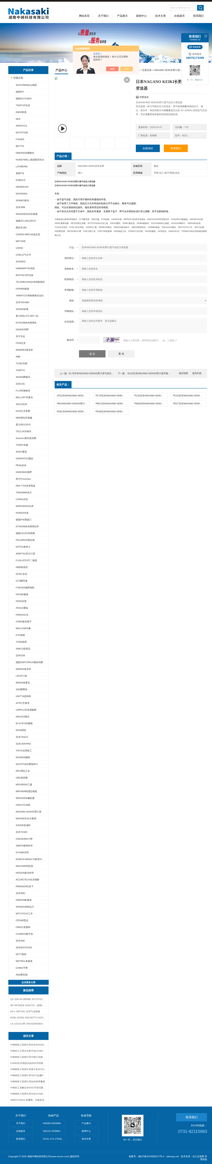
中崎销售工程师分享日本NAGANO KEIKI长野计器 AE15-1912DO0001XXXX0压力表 (28, 1044)
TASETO (20, 370)
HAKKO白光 (22, 614)
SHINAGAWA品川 (25, 906)
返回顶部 (183, 373)
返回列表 (197, 373)
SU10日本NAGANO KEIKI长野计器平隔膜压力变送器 (154, 373)
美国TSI (20, 173)
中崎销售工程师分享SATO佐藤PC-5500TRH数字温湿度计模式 (28, 1075)
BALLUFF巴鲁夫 (24, 397)
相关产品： (63, 384)
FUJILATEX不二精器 (26, 560)
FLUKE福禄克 (23, 390)
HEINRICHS (22, 187)
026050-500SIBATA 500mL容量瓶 (54, 1123)
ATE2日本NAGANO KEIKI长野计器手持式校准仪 (73, 395)
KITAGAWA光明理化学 (27, 526)
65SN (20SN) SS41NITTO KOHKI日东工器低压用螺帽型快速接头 (28, 1017)
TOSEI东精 (21, 363)
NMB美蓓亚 (22, 567)
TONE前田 (21, 642)
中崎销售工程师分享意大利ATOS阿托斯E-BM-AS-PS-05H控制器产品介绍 (28, 1069)
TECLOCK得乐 (23, 431)
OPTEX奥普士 (23, 546)
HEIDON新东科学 (25, 872)
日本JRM (20, 207)
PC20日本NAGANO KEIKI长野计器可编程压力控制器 (189, 395)
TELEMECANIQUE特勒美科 (30, 282)
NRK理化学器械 (24, 417)
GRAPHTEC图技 (24, 458)
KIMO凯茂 (21, 112)
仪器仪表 (18, 77)
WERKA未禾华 (23, 669)
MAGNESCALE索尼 (26, 818)
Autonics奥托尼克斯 (26, 438)
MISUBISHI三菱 (24, 784)
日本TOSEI (21, 832)
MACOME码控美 (24, 866)
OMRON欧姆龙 (24, 900)
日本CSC (20, 383)
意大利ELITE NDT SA (27, 316)
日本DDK (20, 655)
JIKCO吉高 (21, 404)
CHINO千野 (22, 968)
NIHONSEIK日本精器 (27, 214)
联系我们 (198, 15)
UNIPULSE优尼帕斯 (26, 709)
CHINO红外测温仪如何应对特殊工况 (28, 1063)
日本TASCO (22, 737)
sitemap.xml (172, 1156)
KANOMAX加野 (24, 472)
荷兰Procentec (23, 479)
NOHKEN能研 (23, 757)
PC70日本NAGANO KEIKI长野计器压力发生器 (112, 395)
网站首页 (84, 15)
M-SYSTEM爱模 (24, 723)
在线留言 (179, 15)
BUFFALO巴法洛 (24, 275)
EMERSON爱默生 (25, 153)
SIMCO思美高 (23, 648)
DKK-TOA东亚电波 (25, 485)
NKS (18, 119)
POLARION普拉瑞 (25, 540)
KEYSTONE (22, 132)
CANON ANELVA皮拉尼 (28, 234)
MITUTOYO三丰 (24, 913)
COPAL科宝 (22, 499)
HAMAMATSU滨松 (25, 268)
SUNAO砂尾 (22, 309)
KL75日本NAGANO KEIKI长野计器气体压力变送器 (95, 373)
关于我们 (103, 15)
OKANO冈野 (22, 329)
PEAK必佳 (21, 465)
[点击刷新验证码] (111, 340)
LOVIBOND (22, 166)
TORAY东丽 (22, 445)
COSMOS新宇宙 (24, 934)
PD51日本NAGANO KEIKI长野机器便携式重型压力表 (73, 411)
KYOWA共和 (22, 852)
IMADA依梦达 (23, 682)
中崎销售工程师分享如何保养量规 (27, 1081)
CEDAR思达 (22, 920)
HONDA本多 (22, 513)
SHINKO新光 (22, 200)
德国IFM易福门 (23, 519)
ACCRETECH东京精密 (27, 879)
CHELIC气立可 (23, 254)
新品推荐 (28, 990)
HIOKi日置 (21, 601)
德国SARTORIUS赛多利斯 (29, 662)
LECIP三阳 (21, 676)
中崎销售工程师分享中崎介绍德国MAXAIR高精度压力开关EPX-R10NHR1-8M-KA (28, 1057)
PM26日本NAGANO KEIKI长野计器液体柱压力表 (150, 403)
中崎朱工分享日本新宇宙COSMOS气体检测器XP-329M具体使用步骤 (28, 1051)
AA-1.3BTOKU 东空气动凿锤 (25, 1011)
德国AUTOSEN (23, 98)
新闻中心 (141, 15)
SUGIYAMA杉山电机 (26, 85)
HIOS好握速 (22, 594)
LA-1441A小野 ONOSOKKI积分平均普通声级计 (28, 1023)
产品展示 (122, 15)
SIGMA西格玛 (23, 377)
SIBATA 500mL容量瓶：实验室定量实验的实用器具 (28, 1100)
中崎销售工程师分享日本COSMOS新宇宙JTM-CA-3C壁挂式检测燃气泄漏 (28, 1093)
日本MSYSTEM (24, 947)
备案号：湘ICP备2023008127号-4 (146, 1156)
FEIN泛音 (21, 343)
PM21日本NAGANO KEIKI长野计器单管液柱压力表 (112, 403)
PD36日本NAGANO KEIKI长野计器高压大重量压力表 (112, 411)
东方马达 (20, 336)
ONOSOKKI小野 (24, 839)
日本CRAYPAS (23, 743)
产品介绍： (63, 156)
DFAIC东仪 (21, 574)
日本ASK (20, 940)
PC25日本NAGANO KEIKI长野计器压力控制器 (150, 395)
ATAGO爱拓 (22, 608)
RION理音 (21, 730)
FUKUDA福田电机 (25, 587)
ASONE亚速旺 (23, 825)
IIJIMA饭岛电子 (24, 621)
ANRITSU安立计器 (25, 553)
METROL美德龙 (24, 961)
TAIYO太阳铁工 (24, 750)
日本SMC (21, 893)
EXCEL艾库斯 (23, 411)
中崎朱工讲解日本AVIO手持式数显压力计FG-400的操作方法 (28, 1087)
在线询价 (148, 148)
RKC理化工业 (23, 771)
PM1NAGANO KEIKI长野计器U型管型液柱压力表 (73, 403)
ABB (18, 356)
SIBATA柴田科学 (24, 845)
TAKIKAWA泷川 (24, 492)
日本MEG (21, 261)
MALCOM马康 (23, 628)
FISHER (20, 139)
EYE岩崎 (20, 635)
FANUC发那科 (23, 927)
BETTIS (20, 146)
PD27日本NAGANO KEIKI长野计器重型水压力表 (189, 403)
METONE (21, 241)
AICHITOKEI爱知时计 (27, 764)
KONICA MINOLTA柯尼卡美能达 (31, 859)
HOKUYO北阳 (23, 805)
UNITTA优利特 (23, 696)
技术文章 (160, 15)
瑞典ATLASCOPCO (26, 220)
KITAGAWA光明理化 (26, 322)
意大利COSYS (23, 424)
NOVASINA (21, 193)
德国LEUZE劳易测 (25, 533)
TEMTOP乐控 (23, 105)
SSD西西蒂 (21, 689)
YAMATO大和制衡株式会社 (30, 295)
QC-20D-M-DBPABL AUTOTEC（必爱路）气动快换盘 (28, 999)
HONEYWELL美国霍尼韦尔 (30, 159)
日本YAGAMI (22, 302)
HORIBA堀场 (22, 288)
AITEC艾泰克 (22, 703)
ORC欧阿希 (22, 777)
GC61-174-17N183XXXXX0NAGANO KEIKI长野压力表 (54, 1138)
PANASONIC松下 (25, 886)
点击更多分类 (28, 982)
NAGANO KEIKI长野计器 (28, 811)
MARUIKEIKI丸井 (25, 506)
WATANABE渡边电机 (26, 791)
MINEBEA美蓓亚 (24, 350)
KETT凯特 (21, 954)
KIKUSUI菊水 (22, 716)
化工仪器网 (198, 1156)
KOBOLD (20, 180)
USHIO (19, 248)
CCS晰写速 (21, 580)
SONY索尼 (21, 451)
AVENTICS (21, 125)
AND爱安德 (21, 974)
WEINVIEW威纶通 (25, 798)
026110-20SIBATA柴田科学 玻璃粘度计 (54, 1131)
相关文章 (28, 1035)
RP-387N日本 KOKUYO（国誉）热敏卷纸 (28, 1005)
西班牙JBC (21, 227)
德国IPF (20, 91)
